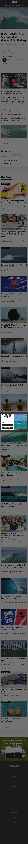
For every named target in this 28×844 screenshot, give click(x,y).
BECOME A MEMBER (7, 427)
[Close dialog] (26, 414)
